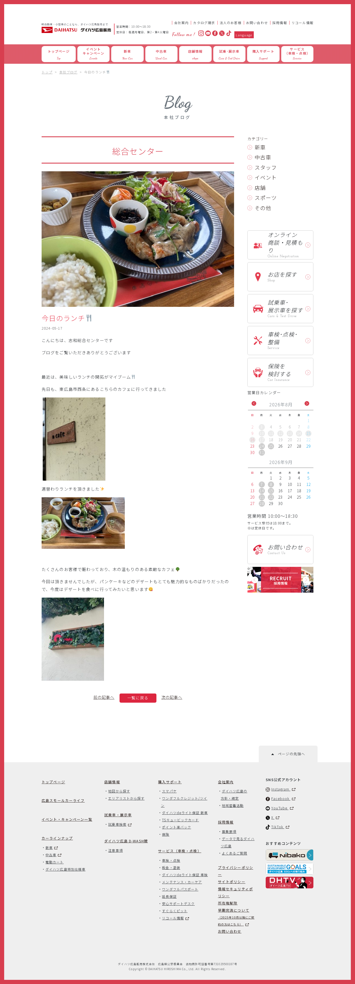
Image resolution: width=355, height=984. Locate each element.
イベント (266, 177)
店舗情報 (112, 781)
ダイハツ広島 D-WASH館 (126, 840)
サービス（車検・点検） (179, 850)
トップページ (53, 781)
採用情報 (279, 22)
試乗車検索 (117, 824)
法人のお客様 (231, 22)
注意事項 (115, 850)
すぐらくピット (174, 910)
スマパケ (169, 791)
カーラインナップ (57, 838)
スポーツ (266, 197)
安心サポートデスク (178, 903)
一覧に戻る (137, 697)
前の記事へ (104, 697)
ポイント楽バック (176, 827)
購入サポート (170, 781)
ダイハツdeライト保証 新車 (185, 812)
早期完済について (236, 916)
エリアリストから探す (126, 798)
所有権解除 (228, 903)
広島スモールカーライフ (63, 800)
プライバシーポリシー (235, 871)
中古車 (263, 157)
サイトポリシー (231, 881)
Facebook (280, 798)
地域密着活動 (233, 805)
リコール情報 (302, 22)
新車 (260, 147)
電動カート (54, 862)
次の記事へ (171, 697)
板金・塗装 (171, 867)
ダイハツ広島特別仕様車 (65, 869)
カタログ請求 (204, 22)
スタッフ (266, 167)
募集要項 (229, 831)
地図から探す (119, 791)
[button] (254, 403)
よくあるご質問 (234, 853)
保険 (165, 834)
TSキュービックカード (180, 819)
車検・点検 (171, 860)
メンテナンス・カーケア (182, 882)
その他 (263, 207)
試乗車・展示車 (118, 814)
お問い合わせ (257, 22)
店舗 (260, 187)
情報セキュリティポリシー (235, 892)
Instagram (280, 789)
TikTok (277, 826)
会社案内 (181, 22)
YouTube (279, 807)
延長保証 (169, 896)
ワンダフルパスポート (180, 889)
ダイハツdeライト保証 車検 (185, 874)
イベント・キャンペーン (67, 819)
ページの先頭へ (289, 753)
